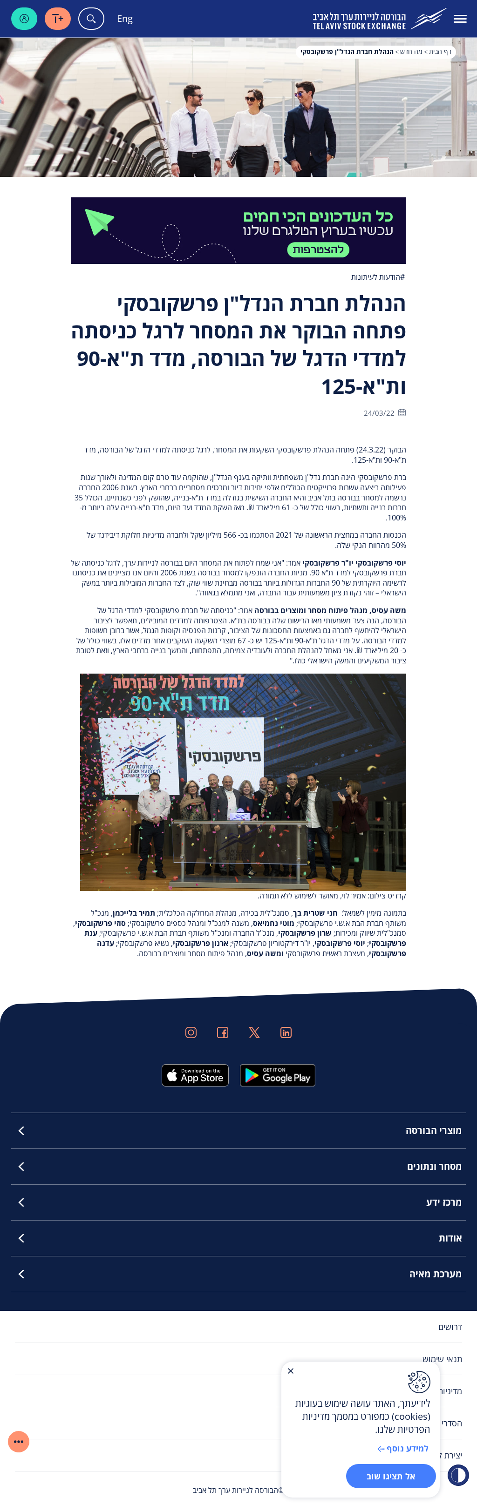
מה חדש (411, 51)
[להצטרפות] (238, 229)
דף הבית (440, 51)
